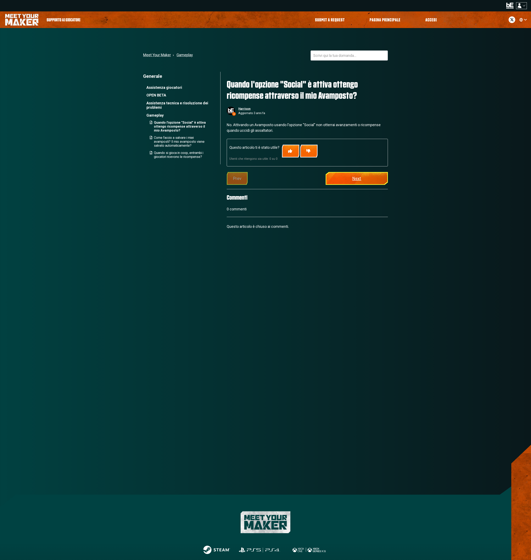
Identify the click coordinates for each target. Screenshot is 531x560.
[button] (431, 20)
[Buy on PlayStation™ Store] (259, 550)
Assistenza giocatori (164, 87)
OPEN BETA (156, 95)
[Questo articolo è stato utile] (290, 151)
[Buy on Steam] (216, 550)
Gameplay (185, 55)
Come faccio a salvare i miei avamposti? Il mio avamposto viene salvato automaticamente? (179, 142)
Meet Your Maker (157, 55)
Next (356, 178)
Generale (152, 76)
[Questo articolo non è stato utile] (309, 151)
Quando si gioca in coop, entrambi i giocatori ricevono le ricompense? (178, 155)
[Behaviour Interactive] (510, 5)
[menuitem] (63, 20)
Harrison (244, 108)
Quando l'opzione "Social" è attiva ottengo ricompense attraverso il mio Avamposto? (180, 126)
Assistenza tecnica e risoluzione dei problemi (177, 105)
